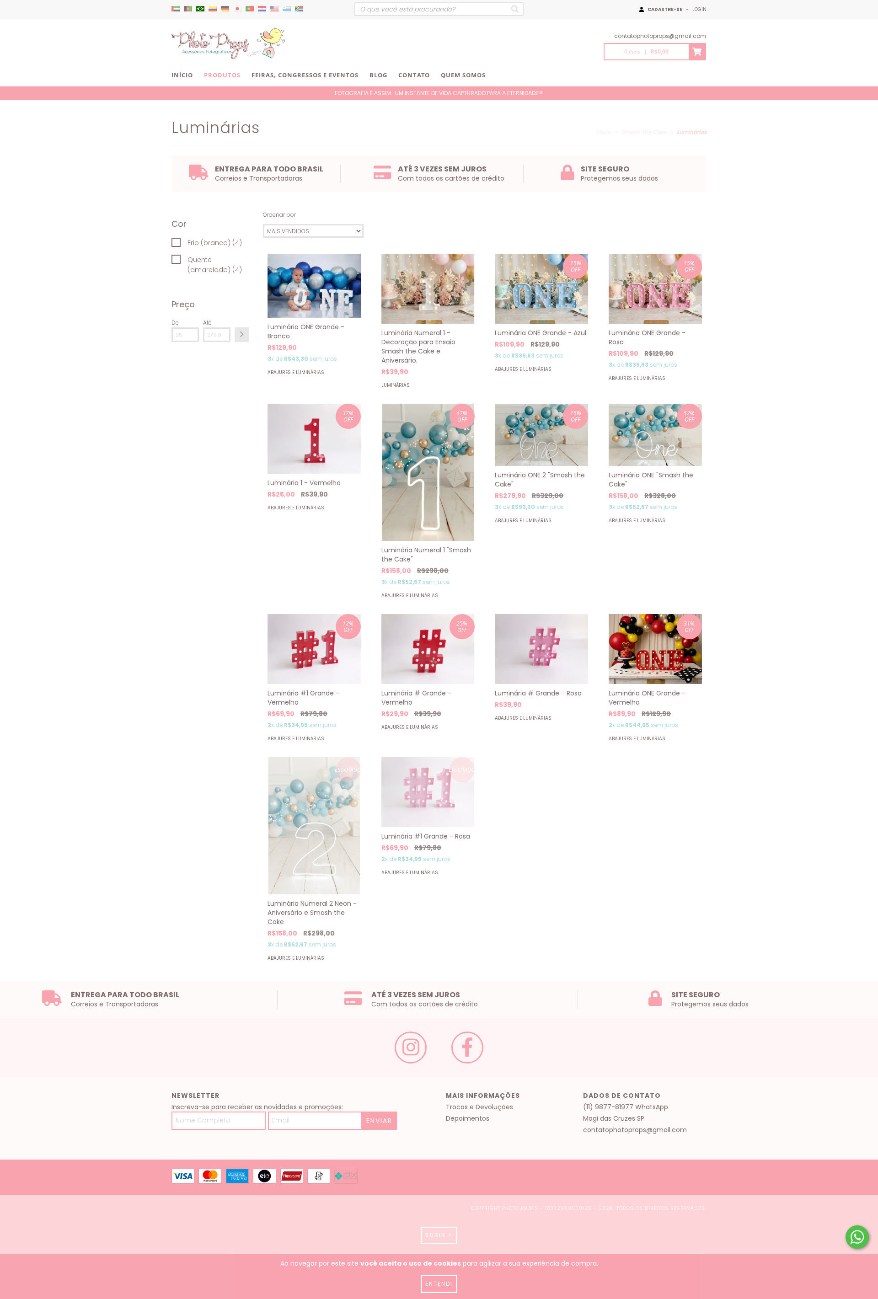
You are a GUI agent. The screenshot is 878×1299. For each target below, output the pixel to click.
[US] (274, 9)
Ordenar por (279, 215)
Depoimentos (467, 1118)
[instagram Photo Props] (411, 1048)
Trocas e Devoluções (479, 1107)
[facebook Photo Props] (467, 1048)
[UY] (287, 9)
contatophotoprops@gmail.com (660, 36)
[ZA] (299, 9)
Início (182, 75)
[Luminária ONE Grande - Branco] (314, 285)
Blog (378, 75)
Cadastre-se (665, 9)
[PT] (250, 9)
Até (207, 322)
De (175, 322)
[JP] (237, 9)
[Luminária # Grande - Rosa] (541, 649)
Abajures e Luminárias (296, 372)
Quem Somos (463, 75)
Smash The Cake (643, 132)
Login (699, 9)
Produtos (222, 75)
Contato (414, 75)
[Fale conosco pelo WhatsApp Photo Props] (857, 1237)
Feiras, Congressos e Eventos (305, 75)
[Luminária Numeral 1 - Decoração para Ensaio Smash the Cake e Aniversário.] (428, 289)
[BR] (200, 9)
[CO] (213, 9)
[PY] (262, 9)
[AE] (175, 9)
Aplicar (242, 334)
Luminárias (395, 385)
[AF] (188, 9)
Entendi (439, 1284)
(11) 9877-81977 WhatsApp (625, 1107)
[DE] (225, 9)
